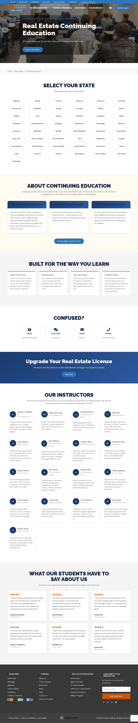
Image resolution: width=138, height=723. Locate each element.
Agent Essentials (77, 682)
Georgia (79, 108)
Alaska (37, 101)
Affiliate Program (77, 695)
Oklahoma (100, 138)
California (100, 101)
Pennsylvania (16, 146)
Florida (58, 108)
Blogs (41, 689)
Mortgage (35, 2)
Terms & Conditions (28, 718)
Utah (16, 154)
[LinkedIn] (107, 702)
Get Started (75, 678)
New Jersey (100, 131)
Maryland (16, 123)
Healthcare (73, 2)
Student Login (122, 8)
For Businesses (95, 8)
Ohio (79, 138)
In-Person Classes (77, 685)
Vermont (37, 154)
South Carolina (58, 146)
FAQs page (33, 337)
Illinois (121, 108)
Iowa (37, 116)
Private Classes (45, 682)
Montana (16, 131)
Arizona (59, 101)
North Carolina (37, 138)
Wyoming (16, 161)
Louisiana (100, 116)
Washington (79, 154)
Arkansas (79, 101)
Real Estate (23, 2)
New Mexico (121, 131)
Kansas (58, 116)
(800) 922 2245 (108, 337)
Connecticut (16, 108)
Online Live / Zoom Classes (81, 689)
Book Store (80, 8)
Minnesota (79, 123)
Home (12, 2)
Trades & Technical (88, 2)
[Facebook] (103, 702)
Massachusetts (37, 123)
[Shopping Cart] (110, 8)
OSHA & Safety (59, 2)
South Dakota (79, 146)
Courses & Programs (62, 8)
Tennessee (100, 146)
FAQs (41, 692)
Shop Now (69, 374)
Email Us (82, 337)
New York (16, 138)
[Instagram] (111, 702)
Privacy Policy (14, 718)
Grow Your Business (78, 692)
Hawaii (100, 108)
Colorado (121, 101)
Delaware (37, 108)
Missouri (121, 123)
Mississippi (100, 123)
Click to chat (56, 337)
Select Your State (33, 49)
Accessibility (42, 718)
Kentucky (79, 116)
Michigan (58, 123)
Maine (121, 116)
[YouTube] (116, 702)
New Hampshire (79, 131)
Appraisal (46, 2)
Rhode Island (37, 146)
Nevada (58, 131)
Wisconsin (122, 154)
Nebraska (37, 131)
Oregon (122, 138)
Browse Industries (38, 8)
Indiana (16, 116)
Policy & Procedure (46, 699)
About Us (42, 678)
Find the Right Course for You (69, 241)
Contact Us (43, 695)
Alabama (16, 101)
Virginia (58, 154)
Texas (121, 146)
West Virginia (100, 154)
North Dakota (58, 138)
